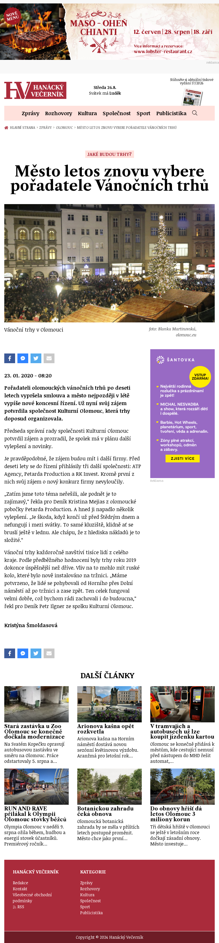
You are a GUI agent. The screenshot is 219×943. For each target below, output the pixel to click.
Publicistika (171, 113)
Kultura (87, 113)
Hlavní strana (23, 127)
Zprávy (30, 113)
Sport (144, 113)
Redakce (20, 882)
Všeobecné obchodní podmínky (32, 897)
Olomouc (66, 127)
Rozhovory (58, 113)
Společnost (117, 113)
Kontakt (20, 888)
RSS (20, 906)
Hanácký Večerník (35, 90)
